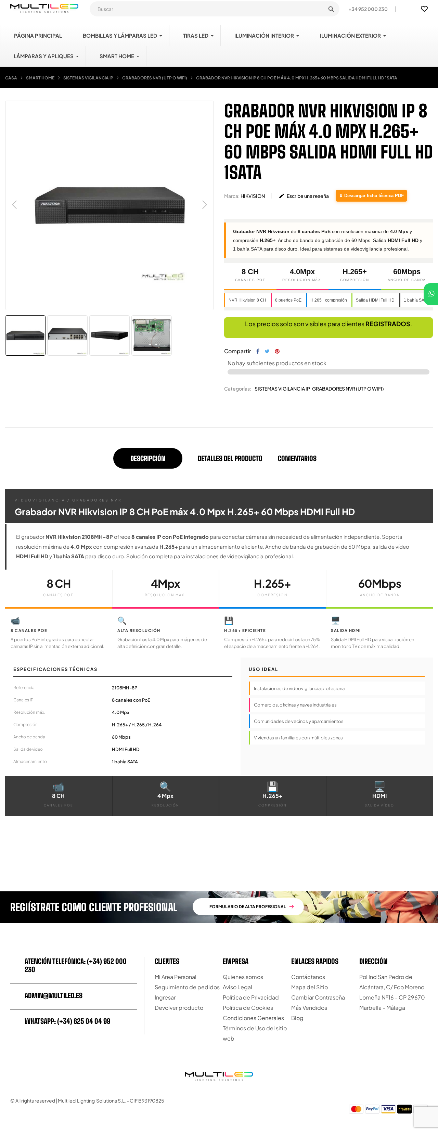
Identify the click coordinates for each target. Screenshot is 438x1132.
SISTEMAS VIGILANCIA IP (282, 388)
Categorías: (237, 388)
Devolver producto (179, 1007)
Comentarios (297, 458)
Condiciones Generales (253, 1017)
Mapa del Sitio (309, 987)
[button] (365, 9)
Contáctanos (308, 976)
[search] (330, 8)
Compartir (257, 351)
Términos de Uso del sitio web (255, 1033)
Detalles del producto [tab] (230, 458)
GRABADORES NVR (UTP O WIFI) (348, 388)
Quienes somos (243, 976)
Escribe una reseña (304, 196)
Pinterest (277, 351)
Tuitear (267, 351)
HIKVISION (253, 196)
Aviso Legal (237, 987)
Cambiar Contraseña (318, 997)
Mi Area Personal (175, 976)
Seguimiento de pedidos (187, 987)
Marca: (232, 196)
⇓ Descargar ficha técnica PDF (371, 195)
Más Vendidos (309, 1007)
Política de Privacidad (251, 997)
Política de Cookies (248, 1007)
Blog (297, 1017)
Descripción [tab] (147, 458)
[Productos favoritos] (424, 9)
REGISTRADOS (387, 324)
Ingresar (165, 997)
